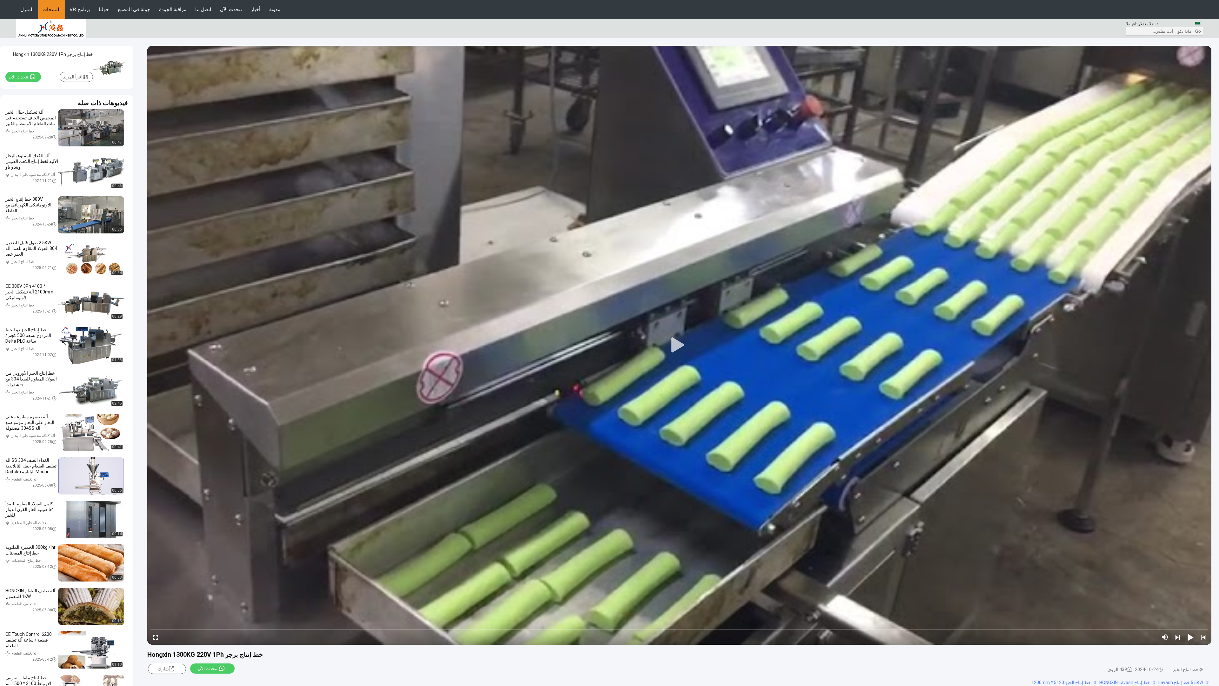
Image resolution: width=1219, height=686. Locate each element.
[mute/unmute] (1165, 637)
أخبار (255, 9)
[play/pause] (1190, 637)
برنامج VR (80, 9)
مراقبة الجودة (172, 9)
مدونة (274, 9)
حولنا (104, 9)
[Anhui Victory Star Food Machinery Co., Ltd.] (51, 28)
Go (1198, 31)
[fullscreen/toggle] (155, 637)
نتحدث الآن (231, 9)
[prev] (1203, 637)
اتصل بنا (203, 9)
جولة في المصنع (134, 9)
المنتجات (52, 9)
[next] (1177, 637)
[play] (679, 345)
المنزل (27, 9)
